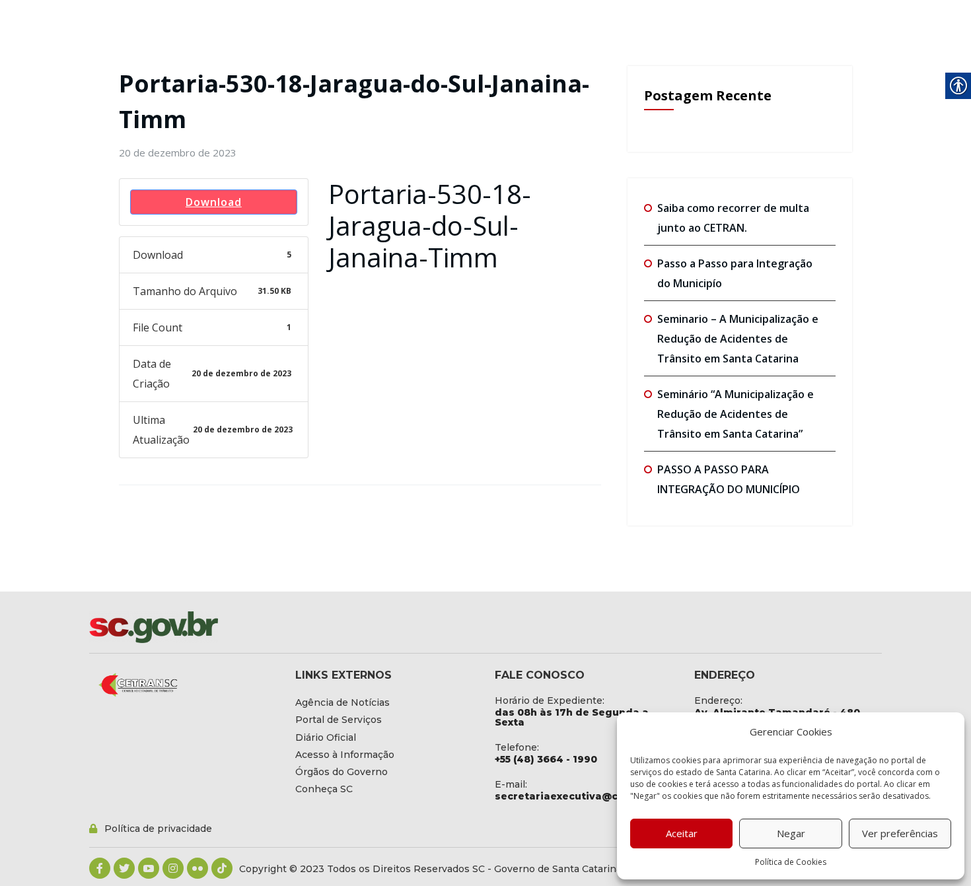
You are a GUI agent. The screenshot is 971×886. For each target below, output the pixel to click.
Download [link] (214, 202)
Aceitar (682, 833)
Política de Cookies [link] (790, 862)
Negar (791, 833)
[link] (177, 152)
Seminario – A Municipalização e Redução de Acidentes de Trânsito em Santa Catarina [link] (737, 339)
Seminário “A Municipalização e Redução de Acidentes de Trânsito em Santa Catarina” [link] (735, 414)
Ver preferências (900, 833)
